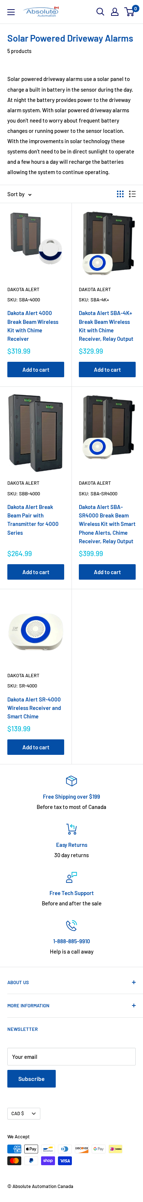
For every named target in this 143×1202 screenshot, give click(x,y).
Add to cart (36, 369)
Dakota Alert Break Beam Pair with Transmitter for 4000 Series (33, 519)
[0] (129, 11)
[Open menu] (11, 12)
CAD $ (17, 1113)
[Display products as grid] (120, 194)
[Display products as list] (132, 194)
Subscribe (31, 1078)
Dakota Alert (23, 289)
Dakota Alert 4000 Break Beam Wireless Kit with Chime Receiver (32, 326)
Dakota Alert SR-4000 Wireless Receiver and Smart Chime (34, 708)
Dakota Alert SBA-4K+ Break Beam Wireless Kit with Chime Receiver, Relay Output (106, 326)
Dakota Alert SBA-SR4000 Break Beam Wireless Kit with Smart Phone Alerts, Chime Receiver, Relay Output (107, 523)
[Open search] (100, 12)
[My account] (114, 12)
